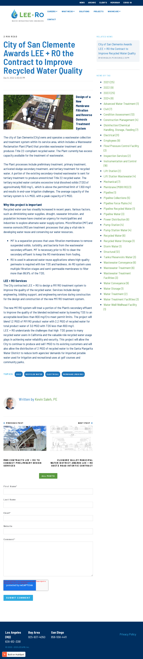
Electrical (53, 374)
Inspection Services (117, 156)
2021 (109, 82)
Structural (112, 251)
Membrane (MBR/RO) (73, 374)
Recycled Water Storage (119, 241)
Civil (108, 109)
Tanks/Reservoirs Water (120, 257)
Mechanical (112, 181)
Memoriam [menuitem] (115, 2)
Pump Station (113, 225)
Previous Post (15, 423)
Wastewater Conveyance (120, 262)
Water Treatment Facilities (121, 299)
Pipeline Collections (117, 198)
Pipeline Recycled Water (119, 208)
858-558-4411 (59, 637)
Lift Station (112, 171)
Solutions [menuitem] (84, 11)
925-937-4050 (36, 637)
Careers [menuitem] (51, 11)
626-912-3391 (13, 641)
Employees (112, 140)
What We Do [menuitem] (67, 11)
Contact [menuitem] (51, 19)
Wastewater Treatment (119, 268)
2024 (108, 98)
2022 (18, 374)
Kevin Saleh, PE (46, 399)
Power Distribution (116, 219)
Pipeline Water (114, 214)
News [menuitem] (82, 2)
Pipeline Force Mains (117, 203)
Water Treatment (115, 294)
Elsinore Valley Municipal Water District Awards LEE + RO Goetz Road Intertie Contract (72, 463)
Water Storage (113, 288)
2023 (109, 93)
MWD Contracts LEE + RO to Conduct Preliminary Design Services (22, 463)
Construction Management (121, 120)
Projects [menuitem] (98, 11)
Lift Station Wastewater (120, 176)
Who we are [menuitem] (113, 11)
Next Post (84, 423)
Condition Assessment (119, 114)
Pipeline (110, 192)
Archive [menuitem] (92, 2)
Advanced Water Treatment (121, 103)
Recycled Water (34, 374)
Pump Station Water (117, 230)
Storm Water (112, 246)
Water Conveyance (116, 283)
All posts (48, 476)
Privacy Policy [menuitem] (128, 634)
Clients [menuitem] (103, 2)
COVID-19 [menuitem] (127, 2)
